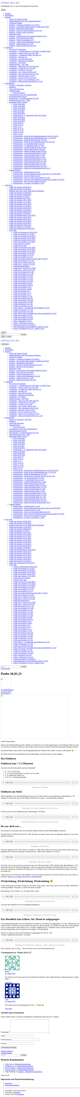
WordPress (16, 1092)
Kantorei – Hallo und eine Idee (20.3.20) (22, 46)
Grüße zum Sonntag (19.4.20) (23, 319)
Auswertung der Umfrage (21, 244)
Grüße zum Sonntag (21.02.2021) (24, 242)
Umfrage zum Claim (20, 245)
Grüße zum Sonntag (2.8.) (22, 291)
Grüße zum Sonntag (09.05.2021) (20, 219)
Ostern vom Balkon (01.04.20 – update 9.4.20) (28, 328)
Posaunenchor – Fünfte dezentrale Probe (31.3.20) (29, 161)
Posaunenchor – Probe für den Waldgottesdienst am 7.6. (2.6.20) (34, 138)
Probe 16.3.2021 (18, 112)
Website (3, 1043)
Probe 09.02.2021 (19, 119)
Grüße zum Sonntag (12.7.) (22, 294)
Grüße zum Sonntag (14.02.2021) (24, 247)
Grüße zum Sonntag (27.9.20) (23, 279)
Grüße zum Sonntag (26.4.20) (23, 317)
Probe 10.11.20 (18, 132)
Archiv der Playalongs (16, 89)
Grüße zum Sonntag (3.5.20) (22, 315)
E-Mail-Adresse (6, 1040)
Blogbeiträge (9, 15)
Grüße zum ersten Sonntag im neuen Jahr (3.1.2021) (30, 259)
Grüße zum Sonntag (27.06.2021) (20, 206)
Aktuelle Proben (14, 91)
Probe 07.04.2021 (19, 108)
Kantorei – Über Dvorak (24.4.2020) (21, 38)
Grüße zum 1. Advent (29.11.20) (24, 270)
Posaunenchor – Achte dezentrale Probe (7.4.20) (29, 155)
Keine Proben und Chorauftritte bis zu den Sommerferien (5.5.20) (34, 313)
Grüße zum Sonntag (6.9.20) (22, 283)
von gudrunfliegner (7, 690)
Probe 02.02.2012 (19, 121)
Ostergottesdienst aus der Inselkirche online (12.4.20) (30, 327)
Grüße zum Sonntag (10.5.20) (23, 311)
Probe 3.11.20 (17, 134)
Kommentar (5, 1032)
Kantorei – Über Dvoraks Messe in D (21, 40)
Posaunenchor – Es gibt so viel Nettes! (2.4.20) (28, 183)
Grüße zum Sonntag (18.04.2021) (20, 225)
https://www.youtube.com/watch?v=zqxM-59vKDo (25, 876)
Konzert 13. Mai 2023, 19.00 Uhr (20, 85)
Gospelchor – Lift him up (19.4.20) (20, 70)
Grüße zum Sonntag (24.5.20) (23, 306)
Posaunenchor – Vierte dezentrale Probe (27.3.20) (29, 162)
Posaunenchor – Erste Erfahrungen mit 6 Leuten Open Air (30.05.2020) (37, 174)
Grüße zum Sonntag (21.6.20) (23, 300)
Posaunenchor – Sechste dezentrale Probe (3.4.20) (29, 159)
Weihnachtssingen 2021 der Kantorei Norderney (25, 21)
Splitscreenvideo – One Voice (19, 64)
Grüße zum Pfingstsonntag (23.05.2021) (22, 215)
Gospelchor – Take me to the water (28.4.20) (24, 66)
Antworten (8, 982)
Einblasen (12, 87)
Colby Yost (8, 1064)
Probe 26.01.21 (18, 123)
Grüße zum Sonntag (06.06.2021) (20, 212)
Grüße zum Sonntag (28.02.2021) (24, 240)
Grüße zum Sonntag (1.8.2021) (19, 196)
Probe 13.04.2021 (19, 106)
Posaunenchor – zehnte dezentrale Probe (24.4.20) (29, 151)
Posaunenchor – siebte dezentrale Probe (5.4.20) (29, 157)
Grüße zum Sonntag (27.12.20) (23, 261)
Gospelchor (9, 47)
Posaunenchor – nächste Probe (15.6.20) (26, 172)
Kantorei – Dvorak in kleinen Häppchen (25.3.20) (25, 30)
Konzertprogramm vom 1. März (19, 100)
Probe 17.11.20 (18, 130)
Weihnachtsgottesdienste (21, 266)
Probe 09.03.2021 (19, 113)
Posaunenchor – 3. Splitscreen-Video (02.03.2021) (30, 115)
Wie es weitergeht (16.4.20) (22, 321)
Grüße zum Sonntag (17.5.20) (23, 310)
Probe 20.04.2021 (19, 104)
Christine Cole (9, 1066)
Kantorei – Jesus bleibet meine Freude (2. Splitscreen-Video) (29, 27)
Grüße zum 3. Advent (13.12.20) (24, 264)
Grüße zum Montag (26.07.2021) (20, 198)
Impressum (8, 1083)
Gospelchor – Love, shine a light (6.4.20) (22, 72)
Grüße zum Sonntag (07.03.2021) (24, 238)
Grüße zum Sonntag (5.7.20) (22, 296)
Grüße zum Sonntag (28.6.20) (23, 298)
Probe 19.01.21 (18, 125)
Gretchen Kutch (10, 1070)
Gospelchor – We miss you (18, 57)
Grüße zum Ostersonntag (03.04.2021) (22, 228)
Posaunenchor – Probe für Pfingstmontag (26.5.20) (30, 140)
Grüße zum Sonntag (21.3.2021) (24, 234)
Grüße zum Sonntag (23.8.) (22, 287)
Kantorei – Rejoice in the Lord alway (21, 32)
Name (3, 1036)
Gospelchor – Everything (17, 63)
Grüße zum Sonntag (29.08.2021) (20, 187)
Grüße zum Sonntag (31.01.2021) (24, 251)
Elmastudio (20, 1094)
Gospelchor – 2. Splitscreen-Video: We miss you (25, 55)
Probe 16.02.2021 (19, 117)
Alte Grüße (13, 230)
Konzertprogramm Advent (17, 96)
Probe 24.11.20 (18, 129)
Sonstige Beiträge (15, 170)
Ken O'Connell (10, 1068)
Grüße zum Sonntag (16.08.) (22, 289)
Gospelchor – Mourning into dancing (21, 61)
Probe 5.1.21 (17, 127)
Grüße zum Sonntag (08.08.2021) (20, 195)
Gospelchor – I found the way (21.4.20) (22, 68)
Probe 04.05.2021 (19, 93)
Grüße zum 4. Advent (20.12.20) (24, 262)
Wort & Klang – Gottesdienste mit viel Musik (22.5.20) (31, 308)
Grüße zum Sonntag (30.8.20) (23, 285)
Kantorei (8, 17)
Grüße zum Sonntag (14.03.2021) (24, 236)
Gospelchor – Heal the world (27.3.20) (22, 76)
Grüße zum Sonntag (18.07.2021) (20, 200)
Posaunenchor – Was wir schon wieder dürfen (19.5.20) (31, 178)
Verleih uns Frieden (15, 23)
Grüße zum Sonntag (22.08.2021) (20, 189)
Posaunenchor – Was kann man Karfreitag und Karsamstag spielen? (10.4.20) (38, 179)
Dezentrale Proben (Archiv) (18, 102)
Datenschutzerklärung (12, 1085)
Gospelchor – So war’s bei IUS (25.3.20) (22, 78)
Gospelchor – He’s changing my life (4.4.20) (24, 74)
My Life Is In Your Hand (17, 49)
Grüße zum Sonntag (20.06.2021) (20, 208)
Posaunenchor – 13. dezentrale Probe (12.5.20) (28, 145)
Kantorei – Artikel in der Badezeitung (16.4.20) (24, 42)
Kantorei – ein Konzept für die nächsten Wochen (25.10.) (28, 36)
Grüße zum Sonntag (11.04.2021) (20, 227)
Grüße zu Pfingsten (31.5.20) (22, 304)
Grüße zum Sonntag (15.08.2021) (20, 193)
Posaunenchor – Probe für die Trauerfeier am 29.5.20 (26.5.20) (34, 142)
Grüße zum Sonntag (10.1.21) (23, 257)
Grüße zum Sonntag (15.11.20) (23, 274)
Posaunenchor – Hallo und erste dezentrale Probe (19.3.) (31, 168)
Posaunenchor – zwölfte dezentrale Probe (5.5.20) (29, 147)
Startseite (8, 13)
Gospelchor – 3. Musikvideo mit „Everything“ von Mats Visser (30, 51)
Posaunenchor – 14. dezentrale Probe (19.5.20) (28, 144)
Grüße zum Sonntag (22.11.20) (23, 272)
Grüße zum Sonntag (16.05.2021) (20, 217)
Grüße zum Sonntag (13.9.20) (23, 281)
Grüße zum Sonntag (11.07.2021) (20, 202)
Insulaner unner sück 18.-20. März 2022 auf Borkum (26, 191)
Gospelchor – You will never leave (20, 59)
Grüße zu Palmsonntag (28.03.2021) (25, 232)
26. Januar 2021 (6, 692)
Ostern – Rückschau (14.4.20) (23, 323)
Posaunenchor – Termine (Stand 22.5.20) (26, 176)
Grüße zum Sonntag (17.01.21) (23, 255)
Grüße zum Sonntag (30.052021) (20, 213)
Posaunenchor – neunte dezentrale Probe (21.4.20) (29, 153)
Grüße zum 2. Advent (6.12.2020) (24, 268)
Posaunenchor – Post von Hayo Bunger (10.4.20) (29, 181)
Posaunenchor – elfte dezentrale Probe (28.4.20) (29, 149)
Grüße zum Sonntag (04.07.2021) (20, 204)
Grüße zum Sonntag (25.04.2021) (20, 223)
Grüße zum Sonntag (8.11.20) (23, 276)
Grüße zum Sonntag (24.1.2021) (24, 253)
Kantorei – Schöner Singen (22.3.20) (21, 44)
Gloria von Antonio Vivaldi (18, 19)
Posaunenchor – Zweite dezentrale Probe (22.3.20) (30, 166)
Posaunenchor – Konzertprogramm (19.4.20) (24, 98)
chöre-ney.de (10, 2)
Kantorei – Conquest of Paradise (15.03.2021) (24, 25)
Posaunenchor (9, 83)
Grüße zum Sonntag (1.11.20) (23, 278)
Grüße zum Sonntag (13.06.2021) (20, 210)
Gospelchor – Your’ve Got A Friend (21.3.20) (24, 79)
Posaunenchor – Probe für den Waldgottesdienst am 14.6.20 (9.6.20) (35, 136)
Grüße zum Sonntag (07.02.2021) (24, 249)
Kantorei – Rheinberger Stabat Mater (21, 29)
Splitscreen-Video (15, 34)
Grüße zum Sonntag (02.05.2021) (20, 221)
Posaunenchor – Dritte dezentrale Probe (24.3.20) (29, 164)
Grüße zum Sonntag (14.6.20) (23, 302)
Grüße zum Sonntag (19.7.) (22, 293)
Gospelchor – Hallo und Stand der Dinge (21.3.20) (26, 81)
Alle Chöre (8, 185)
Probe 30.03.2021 (19, 110)
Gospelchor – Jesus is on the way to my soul (23, 53)
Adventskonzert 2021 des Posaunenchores (23, 95)
